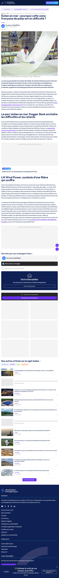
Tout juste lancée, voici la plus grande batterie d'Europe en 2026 (32, 440)
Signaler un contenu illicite (9, 535)
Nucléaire (17, 393)
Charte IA (4, 532)
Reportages (25, 364)
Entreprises (5, 364)
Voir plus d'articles (28, 480)
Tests (18, 364)
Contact (3, 515)
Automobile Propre (7, 543)
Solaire (16, 372)
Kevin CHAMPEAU (14, 25)
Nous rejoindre (5, 513)
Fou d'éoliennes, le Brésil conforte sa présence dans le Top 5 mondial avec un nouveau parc (35, 410)
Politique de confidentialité (9, 524)
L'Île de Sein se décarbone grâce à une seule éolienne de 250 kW (32, 430)
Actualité (12, 364)
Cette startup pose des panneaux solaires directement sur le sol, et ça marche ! (33, 400)
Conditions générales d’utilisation (11, 527)
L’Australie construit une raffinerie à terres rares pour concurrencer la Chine (35, 450)
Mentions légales (6, 521)
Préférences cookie (7, 529)
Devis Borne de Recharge (9, 546)
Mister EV (4, 552)
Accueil (3, 13)
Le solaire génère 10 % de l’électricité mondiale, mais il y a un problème (33, 370)
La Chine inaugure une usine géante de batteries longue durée (31, 470)
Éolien (7, 13)
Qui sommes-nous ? (7, 510)
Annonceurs (5, 518)
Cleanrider (4, 549)
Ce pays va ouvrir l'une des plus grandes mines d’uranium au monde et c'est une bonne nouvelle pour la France (35, 390)
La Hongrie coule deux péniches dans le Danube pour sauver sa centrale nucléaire (31, 460)
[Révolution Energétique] (9, 3)
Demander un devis (52, 2)
